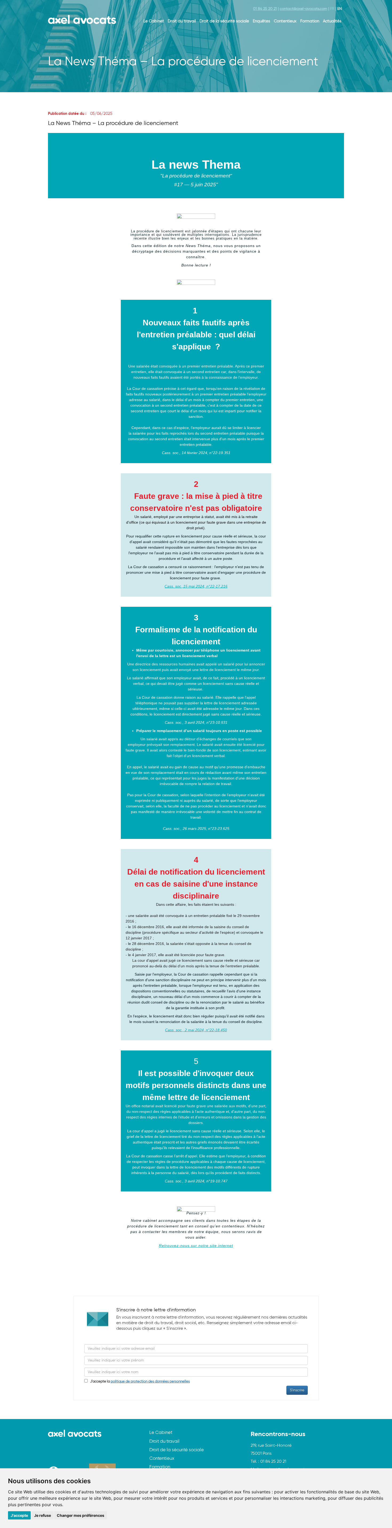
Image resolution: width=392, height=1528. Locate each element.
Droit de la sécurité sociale (224, 21)
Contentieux (285, 21)
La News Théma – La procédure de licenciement (113, 123)
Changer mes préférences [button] (80, 1515)
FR (332, 9)
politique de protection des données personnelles (150, 1381)
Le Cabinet (153, 21)
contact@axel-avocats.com (303, 9)
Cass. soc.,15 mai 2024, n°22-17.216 (196, 586)
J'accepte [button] (19, 1515)
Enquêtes (261, 21)
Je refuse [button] (42, 1515)
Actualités (332, 21)
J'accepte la (139, 1381)
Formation (309, 21)
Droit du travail (182, 21)
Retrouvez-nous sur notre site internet (196, 1245)
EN (339, 9)
